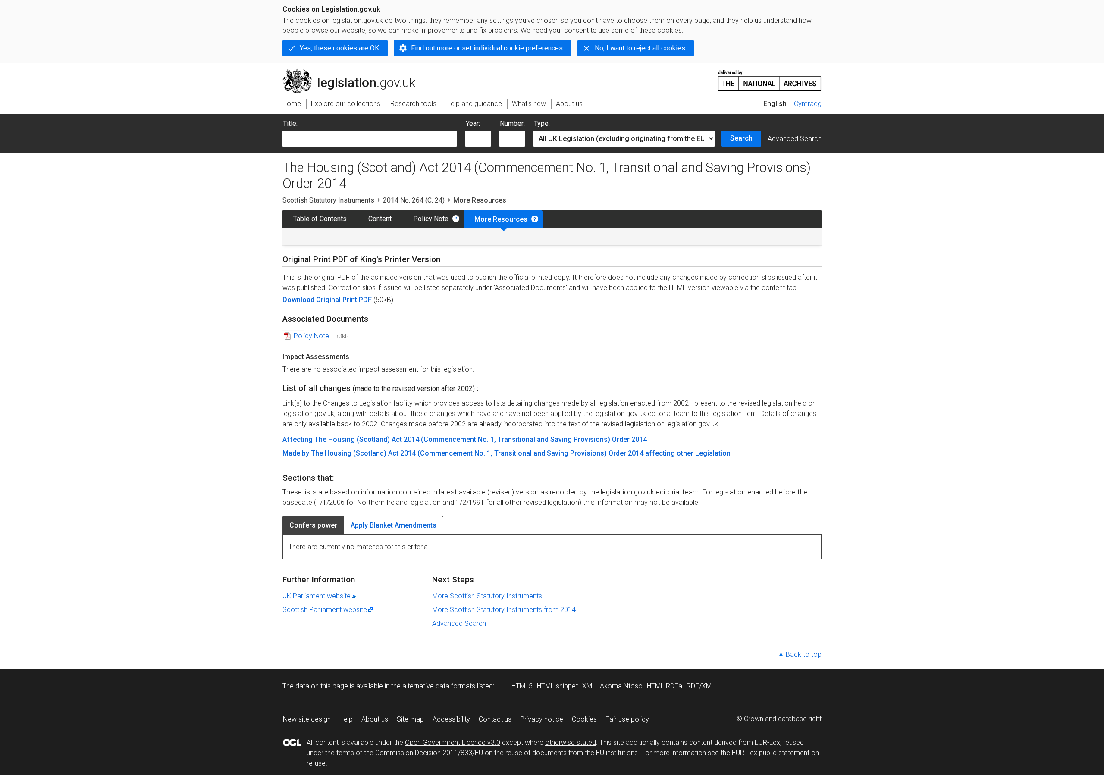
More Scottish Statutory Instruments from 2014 (504, 610)
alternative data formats (438, 686)
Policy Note (430, 219)
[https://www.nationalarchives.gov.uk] (770, 76)
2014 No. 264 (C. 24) (414, 200)
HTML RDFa (664, 686)
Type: (542, 123)
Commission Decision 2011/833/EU (429, 753)
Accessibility (451, 719)
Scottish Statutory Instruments (328, 200)
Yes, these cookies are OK (339, 48)
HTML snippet (557, 686)
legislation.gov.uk (354, 72)
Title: (290, 123)
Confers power (313, 525)
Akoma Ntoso (621, 686)
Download (299, 300)
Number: (512, 123)
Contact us (495, 719)
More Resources (500, 219)
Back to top (804, 654)
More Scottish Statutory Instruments (487, 596)
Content (380, 219)
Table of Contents (320, 219)
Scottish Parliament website (324, 610)
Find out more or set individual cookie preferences (487, 48)
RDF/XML (701, 686)
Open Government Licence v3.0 (452, 742)
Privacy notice (541, 719)
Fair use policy (627, 719)
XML (589, 686)
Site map (410, 719)
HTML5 (522, 686)
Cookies (584, 719)
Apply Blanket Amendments (393, 525)
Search (741, 138)
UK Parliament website (316, 596)
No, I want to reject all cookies (640, 48)
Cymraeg (808, 104)
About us (374, 719)
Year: (473, 123)
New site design (307, 719)
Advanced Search (795, 138)
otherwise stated (570, 742)
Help (346, 719)
